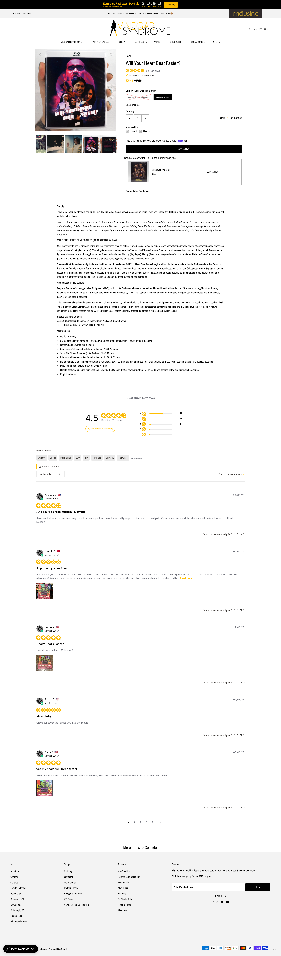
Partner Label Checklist (129, 877)
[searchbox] (73, 466)
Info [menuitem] (215, 42)
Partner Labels (101, 42)
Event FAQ (170, 4)
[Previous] (40, 54)
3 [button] (140, 821)
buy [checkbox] (78, 457)
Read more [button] (186, 578)
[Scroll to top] (274, 949)
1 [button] (128, 821)
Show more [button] (137, 458)
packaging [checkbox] (65, 457)
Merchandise (70, 882)
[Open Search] (250, 28)
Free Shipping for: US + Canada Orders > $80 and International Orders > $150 (139, 13)
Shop (122, 42)
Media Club (123, 882)
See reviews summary (141, 75)
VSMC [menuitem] (157, 42)
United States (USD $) (22, 13)
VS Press (68, 899)
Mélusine (122, 910)
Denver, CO (15, 905)
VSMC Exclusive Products (76, 905)
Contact (14, 882)
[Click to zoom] (111, 54)
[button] (160, 414)
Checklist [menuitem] (176, 42)
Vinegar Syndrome (71, 42)
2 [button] (134, 821)
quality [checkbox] (41, 457)
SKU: (128, 105)
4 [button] (146, 821)
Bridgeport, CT (17, 899)
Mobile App (123, 888)
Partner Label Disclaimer (137, 191)
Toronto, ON (16, 916)
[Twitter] (222, 902)
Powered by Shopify (58, 949)
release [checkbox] (97, 457)
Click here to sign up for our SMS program (192, 876)
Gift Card (68, 877)
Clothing (68, 871)
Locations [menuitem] (197, 42)
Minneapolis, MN (18, 921)
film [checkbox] (86, 457)
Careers (14, 877)
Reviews (122, 893)
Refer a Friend (124, 905)
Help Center (15, 893)
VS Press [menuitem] (140, 42)
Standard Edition (162, 97)
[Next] (48, 54)
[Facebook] (213, 902)
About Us (14, 871)
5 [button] (153, 821)
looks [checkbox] (53, 457)
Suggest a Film (125, 899)
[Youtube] (227, 902)
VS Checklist (124, 871)
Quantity (130, 111)
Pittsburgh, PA (17, 910)
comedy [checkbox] (110, 457)
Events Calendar (18, 888)
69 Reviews (153, 71)
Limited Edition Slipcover (138, 97)
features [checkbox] (123, 457)
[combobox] (232, 474)
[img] (127, 70)
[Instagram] (217, 902)
